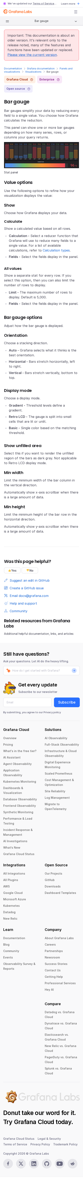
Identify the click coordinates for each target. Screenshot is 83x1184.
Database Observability (20, 799)
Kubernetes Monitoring (19, 781)
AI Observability (56, 738)
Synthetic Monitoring (18, 812)
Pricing (8, 744)
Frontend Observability (19, 805)
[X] (21, 1164)
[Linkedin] (34, 1164)
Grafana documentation (41, 68)
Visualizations (33, 71)
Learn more (68, 3)
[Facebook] (8, 1164)
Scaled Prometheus (58, 773)
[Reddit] (72, 1164)
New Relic (10, 918)
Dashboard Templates (60, 892)
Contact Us (53, 970)
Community (11, 951)
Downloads (53, 886)
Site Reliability (55, 791)
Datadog (9, 912)
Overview (10, 738)
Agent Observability (17, 764)
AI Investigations (15, 841)
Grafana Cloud (34, 1121)
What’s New (11, 847)
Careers (50, 944)
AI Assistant (12, 757)
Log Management (57, 797)
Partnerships (54, 951)
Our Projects (53, 873)
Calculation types (56, 250)
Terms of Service (43, 3)
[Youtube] (59, 1164)
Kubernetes (11, 905)
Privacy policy (52, 712)
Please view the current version (32, 55)
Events (8, 957)
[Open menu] (76, 12)
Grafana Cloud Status (18, 854)
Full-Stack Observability (62, 744)
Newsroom (52, 957)
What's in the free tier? (19, 751)
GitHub (50, 880)
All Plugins (10, 880)
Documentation (13, 68)
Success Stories (56, 964)
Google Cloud (13, 892)
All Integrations (14, 873)
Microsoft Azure (14, 899)
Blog (6, 944)
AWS (6, 886)
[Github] (47, 1164)
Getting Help (54, 976)
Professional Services (60, 983)
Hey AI (49, 989)
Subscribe (67, 702)
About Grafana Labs (59, 938)
